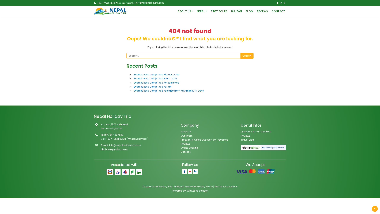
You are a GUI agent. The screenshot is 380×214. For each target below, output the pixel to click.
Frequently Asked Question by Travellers (204, 139)
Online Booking (189, 148)
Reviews (185, 143)
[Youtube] (190, 171)
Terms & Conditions (226, 186)
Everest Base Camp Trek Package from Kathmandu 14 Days (169, 90)
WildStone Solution (197, 190)
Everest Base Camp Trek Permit (152, 86)
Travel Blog (247, 139)
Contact (186, 152)
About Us (186, 131)
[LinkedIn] (195, 171)
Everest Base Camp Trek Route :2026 (155, 78)
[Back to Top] (375, 209)
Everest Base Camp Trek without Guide (156, 74)
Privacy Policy (205, 186)
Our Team (187, 135)
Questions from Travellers (256, 131)
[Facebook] (184, 171)
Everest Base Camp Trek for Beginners (156, 82)
